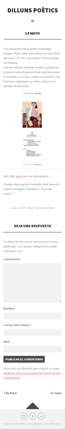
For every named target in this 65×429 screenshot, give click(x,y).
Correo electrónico (17, 325)
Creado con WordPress (15, 423)
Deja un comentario (44, 207)
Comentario (12, 259)
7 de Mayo (10, 393)
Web (6, 342)
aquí (18, 176)
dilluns (30, 207)
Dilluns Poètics (32, 10)
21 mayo (56, 393)
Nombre (9, 308)
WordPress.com (53, 423)
